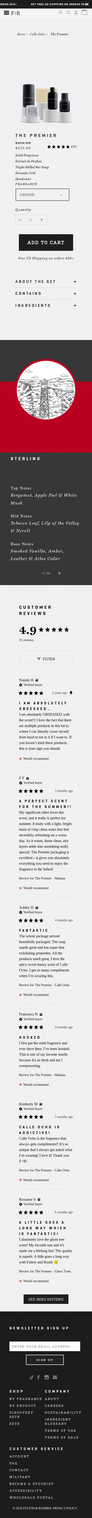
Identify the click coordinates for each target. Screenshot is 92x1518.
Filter (49, 658)
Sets (14, 1423)
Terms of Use (60, 1430)
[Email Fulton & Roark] (55, 1377)
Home (21, 33)
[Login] (61, 13)
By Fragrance (25, 1399)
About (52, 1399)
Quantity (20, 210)
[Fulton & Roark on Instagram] (47, 1377)
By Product (23, 1405)
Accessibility (25, 1490)
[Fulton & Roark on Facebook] (38, 1377)
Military (20, 1477)
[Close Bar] (87, 4)
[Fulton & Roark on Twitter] (32, 1377)
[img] (36, 680)
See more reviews (46, 1299)
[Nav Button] (6, 13)
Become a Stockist (31, 1484)
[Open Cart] (83, 12)
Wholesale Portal (31, 1497)
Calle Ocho (37, 33)
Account (19, 1456)
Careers (54, 1405)
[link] (62, 147)
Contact (19, 1470)
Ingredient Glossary (58, 1421)
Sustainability (63, 1412)
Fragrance (26, 184)
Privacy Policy (65, 1508)
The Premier (59, 33)
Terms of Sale (62, 1437)
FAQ (13, 1463)
